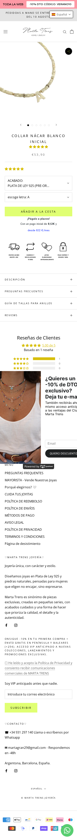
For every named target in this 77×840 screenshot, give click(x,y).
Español (36, 788)
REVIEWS (11, 315)
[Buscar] (65, 31)
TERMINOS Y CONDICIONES (25, 536)
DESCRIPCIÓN (15, 279)
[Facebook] (6, 625)
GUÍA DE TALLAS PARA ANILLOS (29, 303)
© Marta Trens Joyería (38, 797)
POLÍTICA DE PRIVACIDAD (23, 529)
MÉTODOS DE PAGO (19, 515)
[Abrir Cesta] (71, 32)
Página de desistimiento (22, 543)
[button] (38, 147)
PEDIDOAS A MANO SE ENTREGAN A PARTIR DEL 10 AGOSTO (38, 14)
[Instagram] (15, 625)
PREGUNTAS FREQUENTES (24, 473)
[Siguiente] (56, 125)
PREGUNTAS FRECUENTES (24, 291)
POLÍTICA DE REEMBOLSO (23, 501)
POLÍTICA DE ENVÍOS (20, 508)
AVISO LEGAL (14, 522)
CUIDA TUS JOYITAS (19, 494)
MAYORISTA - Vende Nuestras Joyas (31, 480)
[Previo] (20, 125)
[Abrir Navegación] (6, 31)
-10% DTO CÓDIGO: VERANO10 (50, 4)
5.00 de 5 (48, 345)
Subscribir (21, 708)
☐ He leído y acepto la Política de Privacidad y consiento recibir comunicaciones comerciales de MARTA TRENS (38, 668)
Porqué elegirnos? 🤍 (21, 487)
